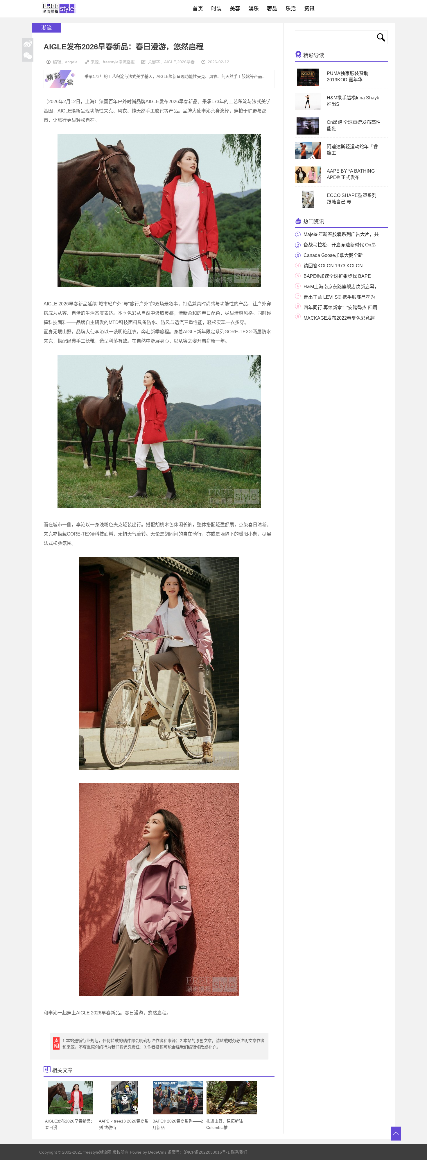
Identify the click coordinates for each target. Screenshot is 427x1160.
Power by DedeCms (148, 1152)
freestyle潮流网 (59, 8)
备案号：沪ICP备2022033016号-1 (199, 1152)
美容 (235, 9)
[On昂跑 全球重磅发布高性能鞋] (308, 133)
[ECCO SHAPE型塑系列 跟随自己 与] (308, 207)
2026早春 (186, 62)
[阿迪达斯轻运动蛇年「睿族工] (312, 158)
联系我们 (239, 1152)
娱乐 (253, 9)
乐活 (291, 9)
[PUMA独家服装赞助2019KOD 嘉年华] (307, 85)
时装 (216, 9)
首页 (198, 9)
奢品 (272, 9)
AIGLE (170, 62)
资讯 (309, 9)
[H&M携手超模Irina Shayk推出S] (308, 109)
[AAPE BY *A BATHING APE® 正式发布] (317, 182)
